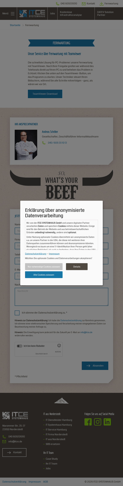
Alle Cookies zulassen (43, 274)
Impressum (54, 253)
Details (76, 266)
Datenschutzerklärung (35, 253)
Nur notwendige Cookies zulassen (44, 266)
